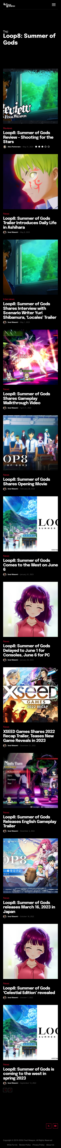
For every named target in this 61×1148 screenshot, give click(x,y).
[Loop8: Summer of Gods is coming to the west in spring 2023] (30, 1032)
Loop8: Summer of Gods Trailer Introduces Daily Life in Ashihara (29, 223)
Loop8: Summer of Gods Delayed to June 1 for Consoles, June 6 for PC (26, 650)
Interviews (8, 299)
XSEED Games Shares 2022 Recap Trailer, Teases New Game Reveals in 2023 (29, 736)
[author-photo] (5, 146)
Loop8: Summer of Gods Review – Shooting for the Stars (28, 137)
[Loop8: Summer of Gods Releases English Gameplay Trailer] (30, 780)
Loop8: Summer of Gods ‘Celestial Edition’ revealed (29, 990)
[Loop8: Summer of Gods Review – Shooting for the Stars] (30, 96)
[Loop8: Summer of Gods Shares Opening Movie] (30, 442)
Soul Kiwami (13, 232)
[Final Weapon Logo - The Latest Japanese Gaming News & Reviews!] (9, 5)
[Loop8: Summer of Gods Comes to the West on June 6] (30, 523)
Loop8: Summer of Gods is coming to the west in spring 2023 (28, 1073)
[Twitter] (48, 1126)
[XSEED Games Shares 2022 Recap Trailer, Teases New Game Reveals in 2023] (30, 694)
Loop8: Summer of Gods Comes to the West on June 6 (30, 565)
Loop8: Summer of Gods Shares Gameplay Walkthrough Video (26, 398)
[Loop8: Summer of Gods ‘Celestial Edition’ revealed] (30, 951)
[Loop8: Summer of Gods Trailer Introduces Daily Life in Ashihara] (30, 181)
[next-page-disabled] (10, 1090)
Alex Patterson (14, 146)
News (6, 213)
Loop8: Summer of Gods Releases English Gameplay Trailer (29, 821)
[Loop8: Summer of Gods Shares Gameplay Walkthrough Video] (30, 357)
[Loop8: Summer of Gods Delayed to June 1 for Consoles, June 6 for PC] (30, 609)
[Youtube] (55, 1126)
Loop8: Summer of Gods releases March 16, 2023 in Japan (29, 907)
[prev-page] (5, 1090)
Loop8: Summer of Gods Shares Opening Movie (26, 481)
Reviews (7, 128)
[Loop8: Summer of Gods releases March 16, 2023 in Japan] (30, 865)
